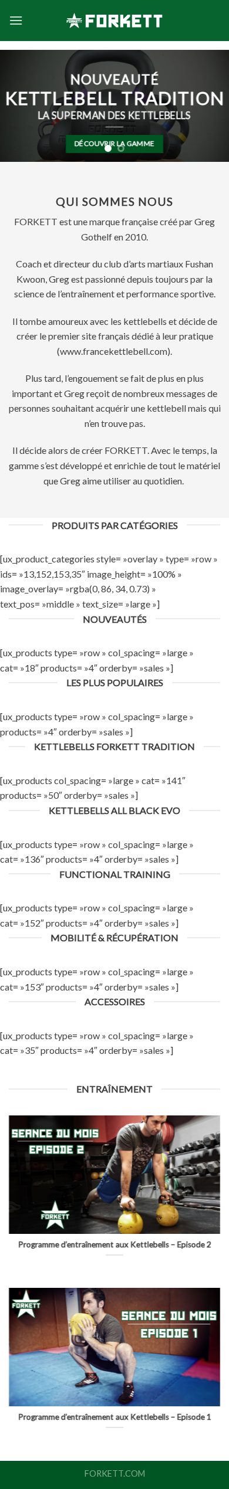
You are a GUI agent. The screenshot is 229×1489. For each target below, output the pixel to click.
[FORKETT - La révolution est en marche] (114, 20)
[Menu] (16, 20)
